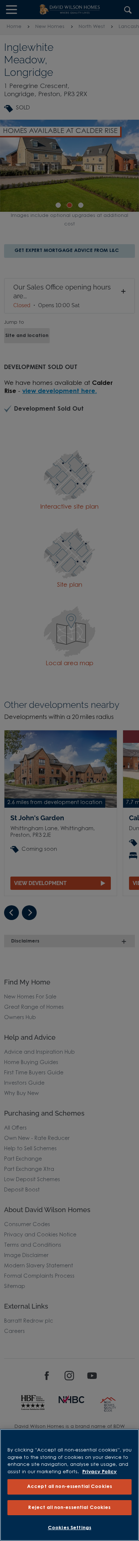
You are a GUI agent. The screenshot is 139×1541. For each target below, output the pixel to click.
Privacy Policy (99, 1472)
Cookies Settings (69, 1528)
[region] (69, 1485)
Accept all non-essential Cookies (69, 1486)
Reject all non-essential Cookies (69, 1507)
